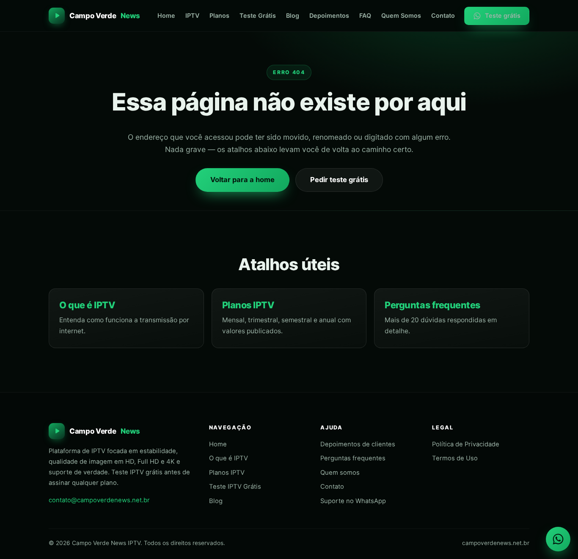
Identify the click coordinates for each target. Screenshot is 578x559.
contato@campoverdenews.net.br (99, 500)
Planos (219, 15)
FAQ (365, 15)
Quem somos (340, 472)
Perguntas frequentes (432, 304)
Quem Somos (401, 15)
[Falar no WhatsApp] (558, 539)
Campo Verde (104, 15)
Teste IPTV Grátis (235, 486)
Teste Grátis (257, 15)
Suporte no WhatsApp (353, 501)
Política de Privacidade (465, 444)
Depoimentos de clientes (357, 444)
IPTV (192, 15)
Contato (443, 15)
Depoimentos (329, 15)
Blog (292, 15)
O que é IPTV (87, 304)
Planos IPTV (248, 304)
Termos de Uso (455, 458)
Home (166, 15)
